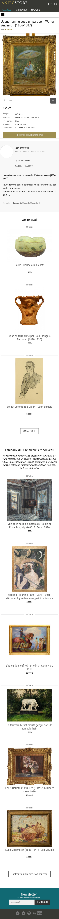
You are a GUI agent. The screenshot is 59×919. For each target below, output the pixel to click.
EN (51, 4)
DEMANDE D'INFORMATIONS (29, 135)
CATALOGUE (6, 9)
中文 (56, 4)
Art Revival (22, 148)
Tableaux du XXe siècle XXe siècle (25, 203)
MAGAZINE (35, 9)
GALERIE (18, 166)
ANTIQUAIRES (21, 9)
